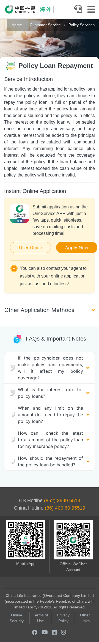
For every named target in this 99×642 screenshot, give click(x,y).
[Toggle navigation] (93, 10)
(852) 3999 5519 (62, 500)
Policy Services (81, 25)
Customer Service (46, 25)
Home (17, 25)
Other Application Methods (39, 310)
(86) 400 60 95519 (65, 508)
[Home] (29, 9)
